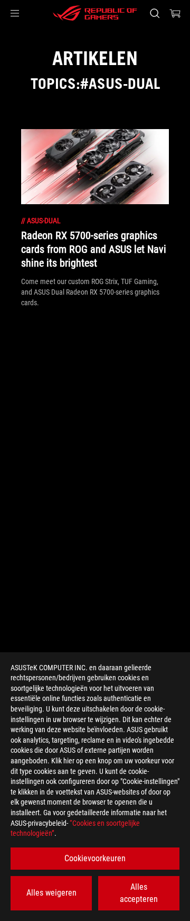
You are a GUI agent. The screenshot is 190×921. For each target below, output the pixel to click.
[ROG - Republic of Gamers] (95, 13)
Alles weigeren (51, 893)
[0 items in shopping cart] (175, 13)
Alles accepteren (139, 893)
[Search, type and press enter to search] (154, 13)
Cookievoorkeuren (95, 858)
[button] (14, 13)
